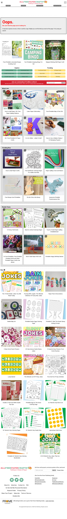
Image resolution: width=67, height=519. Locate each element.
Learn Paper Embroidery (33, 111)
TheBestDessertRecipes (58, 481)
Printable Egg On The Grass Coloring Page (33, 403)
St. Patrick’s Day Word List (55, 402)
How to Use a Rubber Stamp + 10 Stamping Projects (54, 139)
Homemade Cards (25, 70)
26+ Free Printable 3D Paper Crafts (12, 139)
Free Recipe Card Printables (12, 197)
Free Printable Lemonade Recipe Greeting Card (12, 63)
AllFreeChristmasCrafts (40, 481)
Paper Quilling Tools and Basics (54, 170)
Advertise (14, 485)
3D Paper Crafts (57, 70)
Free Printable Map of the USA (54, 111)
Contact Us (21, 485)
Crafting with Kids (9, 70)
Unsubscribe (16, 496)
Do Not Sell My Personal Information (16, 488)
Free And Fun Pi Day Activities (55, 377)
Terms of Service (26, 493)
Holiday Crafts (25, 76)
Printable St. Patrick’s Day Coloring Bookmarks (17, 457)
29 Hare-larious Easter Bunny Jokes (33, 350)
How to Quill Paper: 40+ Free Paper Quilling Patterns (12, 112)
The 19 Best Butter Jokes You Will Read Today (11, 294)
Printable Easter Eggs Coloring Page (33, 322)
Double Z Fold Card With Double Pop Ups (11, 403)
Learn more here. (50, 501)
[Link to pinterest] (21, 480)
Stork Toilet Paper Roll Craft (33, 256)
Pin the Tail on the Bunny (33, 197)
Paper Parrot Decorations (55, 294)
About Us (6, 485)
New (2, 270)
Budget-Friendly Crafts (9, 73)
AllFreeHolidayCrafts (39, 480)
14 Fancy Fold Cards (12, 230)
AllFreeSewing (38, 483)
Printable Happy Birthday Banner (54, 256)
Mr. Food (54, 480)
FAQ (27, 485)
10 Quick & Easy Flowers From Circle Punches (55, 350)
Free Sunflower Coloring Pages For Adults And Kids (33, 171)
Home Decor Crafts (25, 73)
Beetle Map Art (11, 321)
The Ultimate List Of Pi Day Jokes (33, 377)
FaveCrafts (37, 478)
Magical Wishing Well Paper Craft (55, 62)
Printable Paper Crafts (9, 76)
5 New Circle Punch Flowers (11, 349)
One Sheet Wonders (42, 76)
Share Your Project (7, 493)
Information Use (39, 83)
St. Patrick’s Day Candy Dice (33, 430)
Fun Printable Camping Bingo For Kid (33, 63)
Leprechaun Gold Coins (55, 430)
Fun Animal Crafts (42, 70)
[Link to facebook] (12, 480)
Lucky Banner (11, 377)
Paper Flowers (58, 73)
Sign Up (63, 82)
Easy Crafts (42, 73)
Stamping (58, 76)
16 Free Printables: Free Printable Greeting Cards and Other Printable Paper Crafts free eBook (12, 259)
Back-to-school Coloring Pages (33, 230)
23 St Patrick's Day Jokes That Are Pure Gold (50, 457)
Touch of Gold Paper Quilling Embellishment (54, 230)
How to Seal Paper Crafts (13, 170)
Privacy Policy (33, 83)
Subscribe (17, 493)
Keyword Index (11, 490)
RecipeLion (54, 478)
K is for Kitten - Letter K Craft (34, 138)
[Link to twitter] (17, 480)
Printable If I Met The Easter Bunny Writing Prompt (55, 322)
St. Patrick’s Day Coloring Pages (11, 430)
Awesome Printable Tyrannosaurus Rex (54, 198)
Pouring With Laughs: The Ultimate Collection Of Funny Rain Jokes (33, 294)
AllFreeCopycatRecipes (57, 483)
